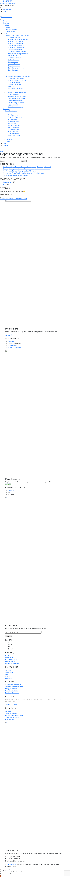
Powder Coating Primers (16, 47)
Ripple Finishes (13, 105)
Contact (5, 146)
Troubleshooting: (13, 121)
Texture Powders (13, 60)
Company (6, 23)
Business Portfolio (11, 29)
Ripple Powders (13, 62)
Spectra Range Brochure (16, 103)
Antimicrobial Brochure (17, 97)
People (7, 27)
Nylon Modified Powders (16, 45)
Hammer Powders (14, 64)
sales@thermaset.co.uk (7, 3)
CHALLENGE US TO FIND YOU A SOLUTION (13, 199)
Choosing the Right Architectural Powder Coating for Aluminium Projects (26, 169)
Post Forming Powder (15, 50)
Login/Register (7, 9)
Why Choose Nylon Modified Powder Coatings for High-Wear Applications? (27, 167)
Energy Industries (14, 82)
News (4, 184)
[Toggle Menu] (0, 7)
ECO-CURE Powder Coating (17, 52)
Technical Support (11, 111)
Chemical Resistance (14, 133)
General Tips (12, 123)
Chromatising (12, 119)
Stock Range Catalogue (15, 107)
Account (8, 670)
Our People (9, 657)
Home (5, 21)
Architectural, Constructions (14, 687)
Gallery (7, 142)
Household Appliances (15, 88)
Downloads (9, 139)
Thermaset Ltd (11, 864)
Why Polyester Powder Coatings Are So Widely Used (19, 171)
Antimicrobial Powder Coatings (18, 39)
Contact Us (8, 335)
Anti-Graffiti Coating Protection (18, 54)
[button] (3, 148)
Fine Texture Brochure (16, 101)
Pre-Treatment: (13, 115)
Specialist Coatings (14, 37)
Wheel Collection (13, 94)
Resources (6, 109)
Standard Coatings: (14, 58)
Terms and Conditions (12, 717)
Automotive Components (16, 78)
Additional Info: (13, 131)
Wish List (8, 676)
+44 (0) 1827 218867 (11, 705)
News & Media (10, 31)
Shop (4, 144)
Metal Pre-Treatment (15, 117)
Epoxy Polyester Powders (16, 68)
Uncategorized (7, 182)
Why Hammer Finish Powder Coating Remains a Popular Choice (23, 173)
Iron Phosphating (14, 125)
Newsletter (8, 678)
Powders (5, 33)
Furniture (11, 86)
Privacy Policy (12, 346)
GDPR (7, 674)
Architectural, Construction (17, 80)
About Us (11, 341)
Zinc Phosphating (13, 127)
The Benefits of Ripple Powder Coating (15, 175)
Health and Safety (14, 135)
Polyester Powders (14, 66)
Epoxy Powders (13, 70)
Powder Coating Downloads (14, 715)
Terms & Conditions (14, 348)
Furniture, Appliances (12, 693)
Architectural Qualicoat (15, 41)
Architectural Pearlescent (16, 43)
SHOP (2, 151)
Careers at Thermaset (12, 664)
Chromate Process (14, 129)
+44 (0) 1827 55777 (6, 1)
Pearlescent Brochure (16, 99)
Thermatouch (12, 56)
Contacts (8, 711)
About (7, 25)
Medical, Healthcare (14, 84)
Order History (9, 672)
